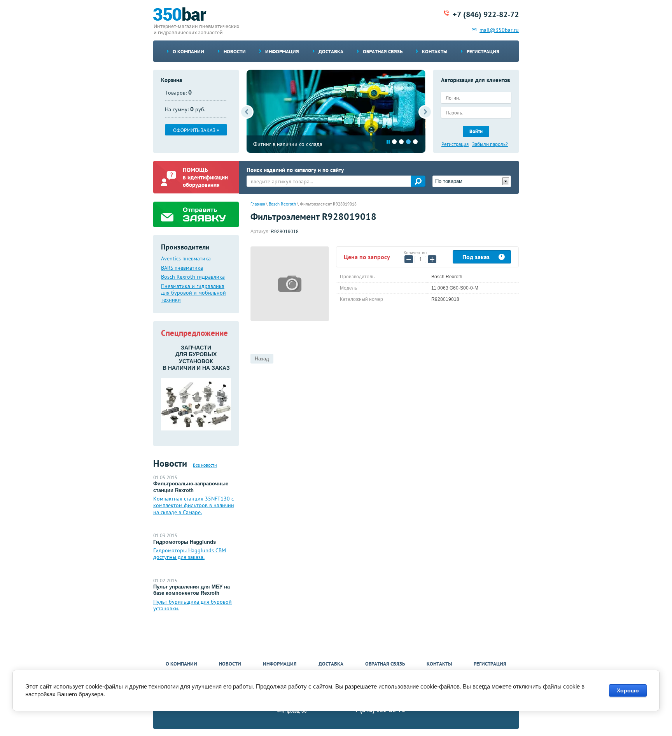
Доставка (330, 51)
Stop (388, 142)
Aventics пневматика (186, 258)
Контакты (434, 51)
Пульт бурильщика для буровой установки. (192, 605)
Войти (476, 131)
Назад (262, 359)
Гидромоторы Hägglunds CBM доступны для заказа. (189, 554)
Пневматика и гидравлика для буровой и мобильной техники (193, 293)
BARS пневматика (182, 268)
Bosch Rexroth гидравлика (193, 277)
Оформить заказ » (196, 130)
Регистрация (483, 51)
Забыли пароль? (490, 144)
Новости (235, 51)
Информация (282, 51)
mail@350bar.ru (499, 29)
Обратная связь (382, 51)
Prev (247, 112)
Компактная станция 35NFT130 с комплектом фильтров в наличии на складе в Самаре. (193, 505)
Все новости (205, 465)
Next (425, 112)
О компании (188, 51)
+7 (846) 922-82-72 (486, 14)
